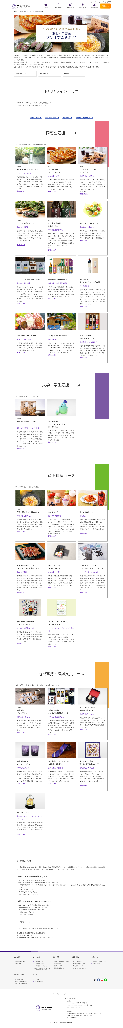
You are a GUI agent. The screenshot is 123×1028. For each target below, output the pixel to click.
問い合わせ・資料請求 (21, 981)
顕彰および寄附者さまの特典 (61, 961)
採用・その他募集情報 (21, 983)
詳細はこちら (52, 298)
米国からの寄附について (79, 968)
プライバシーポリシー (70, 994)
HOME (15, 11)
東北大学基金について (21, 961)
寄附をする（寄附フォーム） (100, 961)
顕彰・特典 (82, 8)
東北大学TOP (107, 2)
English (100, 2)
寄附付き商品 (96, 963)
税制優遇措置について (60, 968)
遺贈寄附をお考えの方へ (79, 963)
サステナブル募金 (39, 963)
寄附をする (105, 6)
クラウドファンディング (40, 966)
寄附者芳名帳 (57, 963)
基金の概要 (58, 8)
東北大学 (36, 979)
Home (46, 8)
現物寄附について (78, 966)
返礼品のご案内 (58, 966)
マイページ (93, 2)
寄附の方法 (94, 8)
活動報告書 (18, 963)
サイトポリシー (57, 994)
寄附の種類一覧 (38, 961)
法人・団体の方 (77, 961)
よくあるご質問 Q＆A (20, 979)
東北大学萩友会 (38, 981)
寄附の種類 (70, 8)
